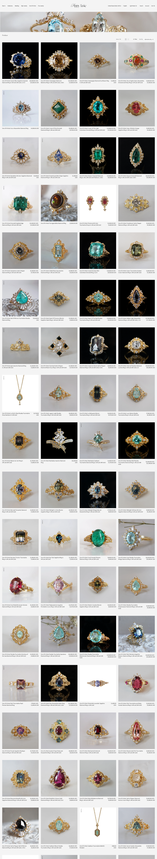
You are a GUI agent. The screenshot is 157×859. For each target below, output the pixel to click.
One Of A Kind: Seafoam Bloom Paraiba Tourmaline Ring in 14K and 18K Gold (52, 847)
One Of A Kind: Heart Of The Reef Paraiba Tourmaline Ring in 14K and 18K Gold (91, 319)
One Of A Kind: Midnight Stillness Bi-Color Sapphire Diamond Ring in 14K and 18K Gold (130, 511)
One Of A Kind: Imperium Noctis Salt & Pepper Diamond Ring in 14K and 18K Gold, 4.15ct (92, 366)
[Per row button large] (126, 39)
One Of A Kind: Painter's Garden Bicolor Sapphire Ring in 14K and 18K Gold (91, 606)
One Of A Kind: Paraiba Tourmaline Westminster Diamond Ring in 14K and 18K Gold (91, 655)
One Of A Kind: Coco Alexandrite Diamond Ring (15, 128)
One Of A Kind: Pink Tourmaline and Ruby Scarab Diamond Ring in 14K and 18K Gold (130, 704)
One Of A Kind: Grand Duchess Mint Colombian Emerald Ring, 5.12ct (89, 271)
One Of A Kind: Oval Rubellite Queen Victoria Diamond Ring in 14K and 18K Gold (14, 606)
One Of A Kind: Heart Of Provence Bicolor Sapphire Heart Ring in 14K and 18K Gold (52, 319)
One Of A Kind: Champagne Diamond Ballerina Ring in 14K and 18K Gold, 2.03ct (52, 81)
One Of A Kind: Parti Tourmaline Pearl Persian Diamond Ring (12, 704)
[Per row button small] (128, 39)
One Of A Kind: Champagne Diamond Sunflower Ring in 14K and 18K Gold (94, 81)
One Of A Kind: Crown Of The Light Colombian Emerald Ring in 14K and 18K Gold (92, 129)
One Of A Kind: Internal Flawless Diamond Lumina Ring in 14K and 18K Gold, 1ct (130, 366)
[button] (114, 6)
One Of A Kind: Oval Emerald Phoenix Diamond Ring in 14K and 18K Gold (90, 558)
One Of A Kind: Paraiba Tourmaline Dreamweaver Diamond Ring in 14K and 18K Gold (130, 606)
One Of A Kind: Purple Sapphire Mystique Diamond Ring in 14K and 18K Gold (13, 752)
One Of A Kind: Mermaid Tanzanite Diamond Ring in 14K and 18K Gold (14, 511)
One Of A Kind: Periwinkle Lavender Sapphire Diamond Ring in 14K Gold (92, 704)
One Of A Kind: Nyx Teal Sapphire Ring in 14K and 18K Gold (52, 558)
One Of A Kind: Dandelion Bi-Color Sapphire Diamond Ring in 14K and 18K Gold (17, 176)
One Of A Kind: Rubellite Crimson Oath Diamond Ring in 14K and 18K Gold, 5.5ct (52, 799)
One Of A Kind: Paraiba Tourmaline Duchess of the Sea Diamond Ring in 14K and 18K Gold (15, 655)
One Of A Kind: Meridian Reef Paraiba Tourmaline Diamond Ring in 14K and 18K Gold (129, 462)
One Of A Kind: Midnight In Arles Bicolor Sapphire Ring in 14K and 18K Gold (52, 511)
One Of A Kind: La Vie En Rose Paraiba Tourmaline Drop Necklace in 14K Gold (16, 414)
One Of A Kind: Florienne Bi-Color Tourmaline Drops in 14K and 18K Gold (90, 224)
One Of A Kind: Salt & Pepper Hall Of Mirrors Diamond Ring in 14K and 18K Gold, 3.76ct (14, 847)
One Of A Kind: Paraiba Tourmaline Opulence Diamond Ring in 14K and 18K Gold (53, 655)
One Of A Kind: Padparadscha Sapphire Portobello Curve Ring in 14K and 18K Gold (53, 606)
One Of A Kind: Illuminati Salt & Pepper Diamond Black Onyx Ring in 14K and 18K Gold (54, 366)
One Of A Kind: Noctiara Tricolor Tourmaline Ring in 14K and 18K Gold (14, 558)
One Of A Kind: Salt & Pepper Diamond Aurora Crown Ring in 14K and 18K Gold (129, 799)
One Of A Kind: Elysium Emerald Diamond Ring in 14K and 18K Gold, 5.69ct (130, 176)
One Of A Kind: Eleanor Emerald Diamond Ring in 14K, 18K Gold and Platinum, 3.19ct (91, 176)
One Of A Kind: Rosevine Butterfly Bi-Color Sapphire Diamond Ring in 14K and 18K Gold (14, 799)
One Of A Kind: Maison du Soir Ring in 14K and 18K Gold (12, 461)
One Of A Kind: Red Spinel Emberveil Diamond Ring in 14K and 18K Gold (90, 752)
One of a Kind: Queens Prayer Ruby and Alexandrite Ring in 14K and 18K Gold (52, 752)
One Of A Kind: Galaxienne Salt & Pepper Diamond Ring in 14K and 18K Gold (13, 271)
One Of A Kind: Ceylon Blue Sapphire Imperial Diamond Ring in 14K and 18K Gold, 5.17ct (15, 81)
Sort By (141, 39)
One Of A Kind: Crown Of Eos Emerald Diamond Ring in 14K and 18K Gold (51, 129)
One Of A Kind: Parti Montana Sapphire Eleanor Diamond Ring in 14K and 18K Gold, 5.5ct (130, 655)
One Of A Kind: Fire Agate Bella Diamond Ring (53, 223)
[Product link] (20, 60)
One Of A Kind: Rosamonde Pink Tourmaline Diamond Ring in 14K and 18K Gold (130, 752)
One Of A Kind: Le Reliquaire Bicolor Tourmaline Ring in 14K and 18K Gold (90, 414)
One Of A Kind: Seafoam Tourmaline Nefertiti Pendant (92, 847)
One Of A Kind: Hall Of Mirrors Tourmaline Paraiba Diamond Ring (16, 319)
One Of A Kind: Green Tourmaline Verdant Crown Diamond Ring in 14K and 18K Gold (130, 271)
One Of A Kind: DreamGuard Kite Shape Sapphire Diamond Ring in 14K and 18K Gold (54, 176)
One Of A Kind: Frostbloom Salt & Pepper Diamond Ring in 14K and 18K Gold (129, 224)
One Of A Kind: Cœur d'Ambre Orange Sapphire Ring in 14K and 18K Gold (128, 129)
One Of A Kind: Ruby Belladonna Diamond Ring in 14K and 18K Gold (91, 799)
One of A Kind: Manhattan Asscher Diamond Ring (53, 461)
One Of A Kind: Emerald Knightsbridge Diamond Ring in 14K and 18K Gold (12, 224)
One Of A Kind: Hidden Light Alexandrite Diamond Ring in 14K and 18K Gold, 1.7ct (129, 319)
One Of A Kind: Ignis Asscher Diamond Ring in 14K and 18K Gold (14, 366)
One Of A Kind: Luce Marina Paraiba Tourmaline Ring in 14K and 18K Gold (128, 414)
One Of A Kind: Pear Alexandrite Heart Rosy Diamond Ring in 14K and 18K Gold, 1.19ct (53, 704)
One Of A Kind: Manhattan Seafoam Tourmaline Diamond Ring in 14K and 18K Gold (92, 461)
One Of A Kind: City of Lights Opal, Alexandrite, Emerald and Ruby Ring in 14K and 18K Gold (131, 81)
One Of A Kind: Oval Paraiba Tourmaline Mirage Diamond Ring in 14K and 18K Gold (129, 558)
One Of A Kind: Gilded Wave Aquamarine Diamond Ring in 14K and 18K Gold (52, 271)
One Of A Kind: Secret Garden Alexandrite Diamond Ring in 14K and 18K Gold (129, 847)
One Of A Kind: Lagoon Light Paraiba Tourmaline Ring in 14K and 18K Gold (51, 414)
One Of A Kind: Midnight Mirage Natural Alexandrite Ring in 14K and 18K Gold (90, 511)
